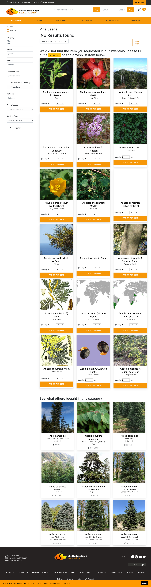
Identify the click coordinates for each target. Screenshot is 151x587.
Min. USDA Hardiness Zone (17, 83)
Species (10, 60)
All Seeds (16, 20)
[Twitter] (144, 557)
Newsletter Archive (136, 572)
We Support (89, 579)
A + (134, 565)
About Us (10, 572)
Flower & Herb (85, 20)
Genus (9, 49)
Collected (10, 94)
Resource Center (40, 572)
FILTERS (10, 27)
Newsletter (116, 572)
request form (54, 55)
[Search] (96, 9)
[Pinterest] (136, 557)
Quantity (44, 103)
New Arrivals (85, 572)
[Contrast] (143, 564)
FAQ (72, 572)
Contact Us (101, 572)
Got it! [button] (144, 583)
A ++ (138, 565)
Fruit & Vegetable (111, 20)
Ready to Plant (12, 116)
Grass (9, 43)
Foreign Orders (60, 572)
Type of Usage (12, 105)
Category (10, 38)
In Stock (13, 31)
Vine (9, 41)
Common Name (13, 72)
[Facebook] (132, 557)
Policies (60, 579)
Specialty (135, 20)
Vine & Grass (61, 20)
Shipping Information (74, 579)
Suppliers (23, 572)
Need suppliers (15, 128)
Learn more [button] (66, 583)
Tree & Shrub (38, 20)
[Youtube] (140, 557)
